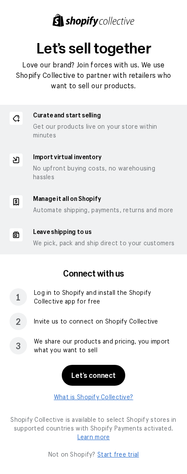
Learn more (93, 437)
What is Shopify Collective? (94, 397)
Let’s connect (93, 375)
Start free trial (118, 454)
